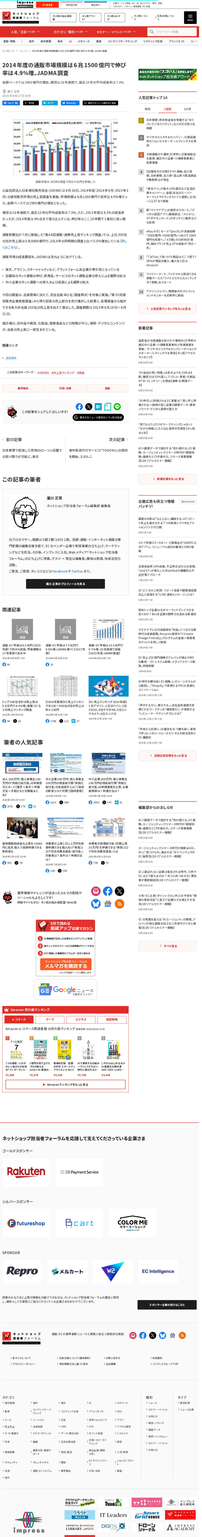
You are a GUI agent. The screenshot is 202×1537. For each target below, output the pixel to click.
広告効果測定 (68, 1441)
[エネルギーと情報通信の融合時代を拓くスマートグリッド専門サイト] (147, 1516)
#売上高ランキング (63, 373)
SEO (119, 1411)
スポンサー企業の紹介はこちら (167, 1305)
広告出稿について (165, 17)
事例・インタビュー (158, 1436)
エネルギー (118, 7)
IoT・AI (135, 3)
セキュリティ (11, 1462)
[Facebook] (107, 891)
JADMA (11, 357)
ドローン (128, 7)
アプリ (120, 1419)
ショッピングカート (126, 1462)
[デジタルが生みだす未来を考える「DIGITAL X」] (113, 1529)
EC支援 (146, 7)
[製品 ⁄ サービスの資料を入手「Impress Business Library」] (80, 1529)
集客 (99, 41)
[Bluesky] (162, 1335)
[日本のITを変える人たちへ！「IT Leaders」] (113, 1516)
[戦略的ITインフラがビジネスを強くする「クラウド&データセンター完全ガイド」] (80, 1504)
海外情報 (45, 41)
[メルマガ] (96, 891)
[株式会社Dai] (79, 1223)
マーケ (50, 1019)
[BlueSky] (96, 904)
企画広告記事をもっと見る (170, 755)
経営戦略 (112, 1019)
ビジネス (81, 1019)
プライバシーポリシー (24, 1363)
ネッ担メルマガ (114, 17)
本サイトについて (22, 1358)
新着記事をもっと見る (170, 479)
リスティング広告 (153, 41)
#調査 (80, 373)
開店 (63, 1462)
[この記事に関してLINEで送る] (117, 406)
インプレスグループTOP (165, 1363)
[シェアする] (79, 406)
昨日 (148, 109)
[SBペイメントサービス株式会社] (79, 1172)
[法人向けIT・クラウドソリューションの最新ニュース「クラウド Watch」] (80, 1516)
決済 (7, 1470)
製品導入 (95, 5)
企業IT (116, 3)
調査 (119, 1470)
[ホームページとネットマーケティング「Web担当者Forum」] (147, 1504)
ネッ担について (141, 17)
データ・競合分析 (70, 1433)
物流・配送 (66, 1452)
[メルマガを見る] (133, 1335)
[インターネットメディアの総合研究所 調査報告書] (180, 1504)
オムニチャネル (41, 1462)
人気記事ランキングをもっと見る (171, 309)
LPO (91, 1426)
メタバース (84, 41)
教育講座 (137, 7)
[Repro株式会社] (22, 1271)
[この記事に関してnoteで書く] (107, 407)
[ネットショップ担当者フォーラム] (21, 1341)
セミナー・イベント (158, 1409)
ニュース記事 (187, 1409)
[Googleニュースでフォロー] (172, 1335)
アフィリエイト (177, 41)
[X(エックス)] (119, 891)
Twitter (77, 571)
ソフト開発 (125, 3)
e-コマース (19, 1019)
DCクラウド (145, 3)
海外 (31, 41)
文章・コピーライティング (98, 1441)
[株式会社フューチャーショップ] (26, 1223)
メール (8, 1419)
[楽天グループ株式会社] (26, 1172)
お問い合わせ (113, 1358)
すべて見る (170, 946)
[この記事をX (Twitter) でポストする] (88, 406)
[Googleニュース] (107, 904)
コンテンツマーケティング (122, 41)
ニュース (23, 50)
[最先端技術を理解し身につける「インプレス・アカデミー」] (180, 1529)
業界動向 (66, 1470)
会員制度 (38, 1426)
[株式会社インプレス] (29, 1523)
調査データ (154, 1429)
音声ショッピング (98, 1419)
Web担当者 (71, 5)
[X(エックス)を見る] (152, 1335)
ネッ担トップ (8, 50)
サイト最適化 (12, 1433)
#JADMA (43, 373)
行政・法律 (94, 1470)
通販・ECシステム (42, 1470)
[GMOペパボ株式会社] (132, 1223)
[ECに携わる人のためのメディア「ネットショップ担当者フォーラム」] (180, 1516)
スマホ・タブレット (42, 1433)
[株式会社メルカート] (67, 1271)
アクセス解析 (124, 1426)
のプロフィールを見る (65, 584)
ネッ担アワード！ (89, 17)
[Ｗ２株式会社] (113, 1271)
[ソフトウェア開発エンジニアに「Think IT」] (113, 1504)
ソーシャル (38, 1419)
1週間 (167, 109)
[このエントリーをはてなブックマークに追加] (98, 406)
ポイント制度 (96, 1433)
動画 (35, 1441)
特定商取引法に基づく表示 (73, 1363)
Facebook (60, 571)
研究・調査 (157, 3)
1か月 (187, 109)
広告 (63, 1419)
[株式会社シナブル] (158, 1271)
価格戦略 (10, 1452)
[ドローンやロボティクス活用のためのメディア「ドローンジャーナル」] (147, 1529)
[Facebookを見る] (142, 1335)
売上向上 (10, 1426)
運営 (119, 1441)
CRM (63, 1426)
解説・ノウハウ (156, 1423)
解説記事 (185, 1402)
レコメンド (122, 1433)
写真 (7, 1441)
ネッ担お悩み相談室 (62, 17)
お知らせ (153, 1416)
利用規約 (157, 1358)
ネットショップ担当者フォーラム (20, 18)
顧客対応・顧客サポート (42, 1451)
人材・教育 (122, 1452)
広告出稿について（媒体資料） (75, 1358)
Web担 (72, 902)
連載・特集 (9, 41)
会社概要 (111, 1363)
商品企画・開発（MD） (97, 1451)
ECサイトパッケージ (98, 1462)
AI (70, 41)
